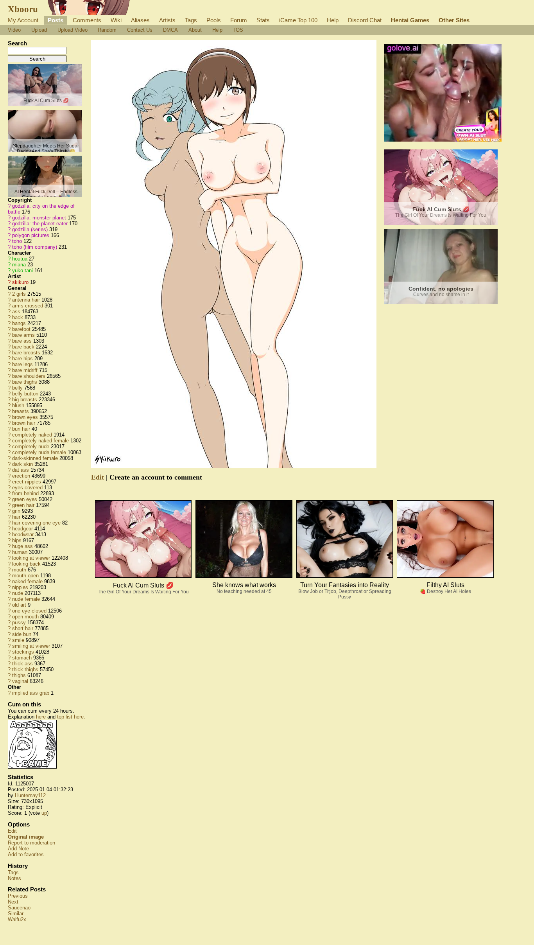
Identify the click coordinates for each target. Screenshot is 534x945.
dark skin (22, 464)
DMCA (170, 30)
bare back (23, 347)
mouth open (25, 575)
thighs (19, 675)
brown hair (23, 423)
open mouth (25, 617)
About (195, 30)
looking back (26, 564)
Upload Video (72, 30)
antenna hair (26, 300)
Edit (12, 831)
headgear (22, 529)
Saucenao (19, 908)
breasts (20, 411)
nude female (26, 599)
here (41, 717)
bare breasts (26, 353)
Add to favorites (26, 854)
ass (16, 311)
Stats (263, 20)
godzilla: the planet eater (40, 223)
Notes (14, 878)
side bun (21, 634)
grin (16, 511)
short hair (22, 628)
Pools (213, 20)
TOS (238, 30)
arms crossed (27, 306)
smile (18, 640)
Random (107, 30)
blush (18, 405)
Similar (15, 913)
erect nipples (26, 482)
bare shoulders (28, 376)
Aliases (140, 20)
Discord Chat (365, 20)
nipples (20, 587)
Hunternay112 (30, 795)
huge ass (22, 546)
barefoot (21, 329)
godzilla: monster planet (39, 218)
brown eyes (25, 417)
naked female (27, 581)
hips (17, 540)
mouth (19, 570)
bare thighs (24, 382)
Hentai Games (410, 20)
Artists (167, 20)
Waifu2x (17, 919)
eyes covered (27, 487)
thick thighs (25, 669)
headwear (23, 534)
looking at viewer (31, 558)
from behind (25, 493)
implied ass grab (30, 693)
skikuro (20, 282)
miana (19, 265)
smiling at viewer (31, 646)
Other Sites (454, 20)
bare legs (22, 364)
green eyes (24, 499)
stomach (22, 658)
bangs (19, 323)
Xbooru (23, 9)
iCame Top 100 (298, 20)
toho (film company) (34, 247)
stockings (23, 652)
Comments (87, 20)
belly (17, 388)
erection (21, 476)
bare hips (22, 358)
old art (19, 605)
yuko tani (22, 270)
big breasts (24, 399)
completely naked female (40, 441)
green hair (23, 505)
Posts (55, 20)
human (19, 552)
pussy (19, 622)
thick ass (22, 664)
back (17, 317)
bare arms (23, 335)
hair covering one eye (36, 523)
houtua (19, 259)
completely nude (30, 446)
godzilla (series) (30, 229)
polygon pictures (30, 235)
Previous (18, 896)
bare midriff (25, 370)
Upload (39, 30)
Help (333, 20)
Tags (191, 20)
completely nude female (39, 452)
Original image (26, 837)
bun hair (21, 429)
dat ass (20, 470)
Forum (238, 20)
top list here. (71, 717)
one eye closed (29, 611)
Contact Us (139, 30)
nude (17, 593)
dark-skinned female (35, 458)
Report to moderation (31, 843)
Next (13, 902)
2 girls (19, 294)
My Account (23, 20)
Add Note (18, 849)
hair (16, 517)
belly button (25, 394)
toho (17, 241)
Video (14, 30)
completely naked (32, 435)
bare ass (22, 341)
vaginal (20, 681)
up (44, 813)
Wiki (116, 20)
